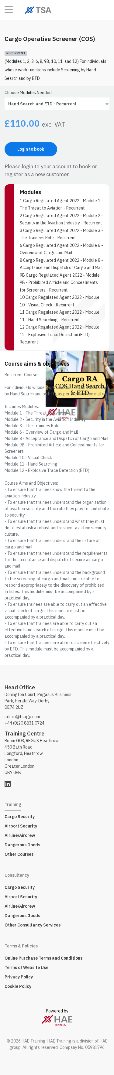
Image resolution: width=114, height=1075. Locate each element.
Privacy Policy (19, 977)
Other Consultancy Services (32, 925)
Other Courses (19, 854)
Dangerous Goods (22, 845)
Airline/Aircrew (20, 835)
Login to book (30, 149)
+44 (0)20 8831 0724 (24, 723)
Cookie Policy (18, 986)
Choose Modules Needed (28, 92)
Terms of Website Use (26, 967)
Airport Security (21, 826)
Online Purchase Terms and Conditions (43, 958)
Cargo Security (20, 816)
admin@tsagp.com (22, 716)
